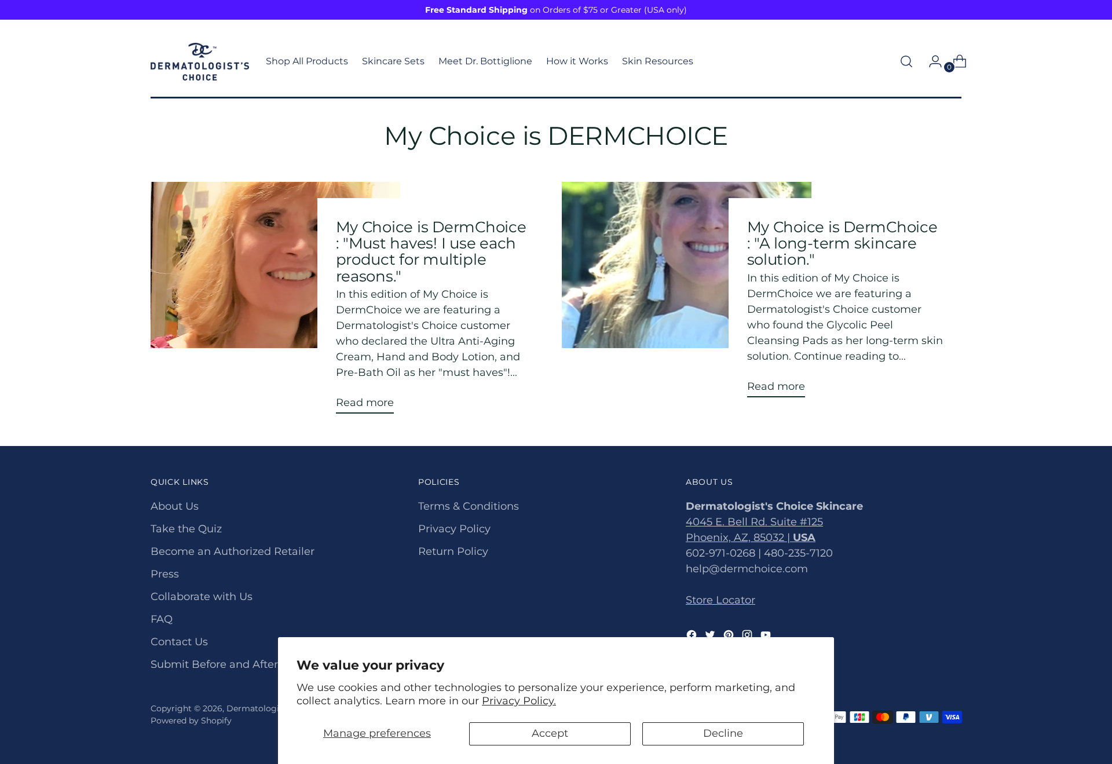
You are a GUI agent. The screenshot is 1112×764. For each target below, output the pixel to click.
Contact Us (179, 641)
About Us (175, 506)
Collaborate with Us (202, 596)
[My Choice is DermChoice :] (275, 302)
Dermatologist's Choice (274, 708)
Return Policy (453, 551)
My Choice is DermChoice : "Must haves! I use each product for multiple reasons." (431, 251)
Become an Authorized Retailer (232, 551)
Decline (723, 733)
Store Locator (720, 600)
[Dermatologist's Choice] (200, 62)
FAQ (162, 619)
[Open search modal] (906, 61)
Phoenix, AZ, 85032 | (750, 537)
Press (165, 574)
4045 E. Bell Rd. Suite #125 (754, 522)
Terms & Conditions (468, 506)
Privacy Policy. (519, 700)
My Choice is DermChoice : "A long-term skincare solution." (842, 243)
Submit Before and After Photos (234, 664)
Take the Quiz (186, 528)
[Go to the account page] (930, 61)
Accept (550, 733)
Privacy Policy (454, 528)
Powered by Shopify (191, 720)
